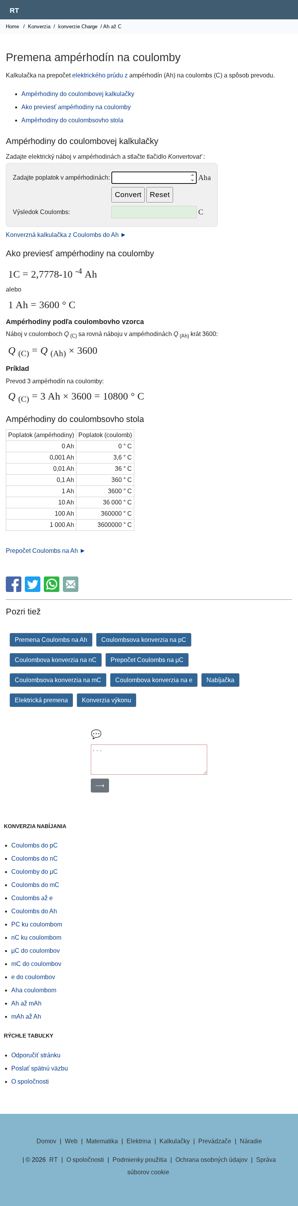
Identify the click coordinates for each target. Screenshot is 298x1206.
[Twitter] (33, 590)
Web (71, 1141)
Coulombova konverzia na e (153, 680)
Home (12, 26)
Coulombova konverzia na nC (56, 660)
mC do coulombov (36, 964)
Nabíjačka (220, 680)
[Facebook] (14, 590)
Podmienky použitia (140, 1159)
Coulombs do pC (34, 845)
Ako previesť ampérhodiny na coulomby (76, 107)
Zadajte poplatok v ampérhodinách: (61, 177)
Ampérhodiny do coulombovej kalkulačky (77, 94)
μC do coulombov (35, 950)
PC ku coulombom (36, 924)
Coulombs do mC (35, 885)
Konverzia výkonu (106, 700)
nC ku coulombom (36, 937)
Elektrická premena (41, 700)
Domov (46, 1141)
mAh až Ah (26, 1016)
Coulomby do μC (34, 871)
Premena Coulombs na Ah (51, 639)
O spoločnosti (30, 1081)
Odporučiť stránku (36, 1055)
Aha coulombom (33, 990)
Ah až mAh (26, 1003)
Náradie (251, 1141)
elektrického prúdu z (100, 75)
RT (14, 10)
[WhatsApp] (52, 590)
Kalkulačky (174, 1141)
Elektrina (138, 1141)
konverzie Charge (77, 26)
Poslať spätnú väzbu (39, 1068)
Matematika (102, 1141)
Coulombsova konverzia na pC (143, 639)
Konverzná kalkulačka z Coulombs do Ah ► (66, 235)
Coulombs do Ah (34, 911)
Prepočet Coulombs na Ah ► (46, 550)
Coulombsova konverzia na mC (58, 680)
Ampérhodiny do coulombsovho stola (72, 120)
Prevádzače (214, 1141)
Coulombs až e (32, 898)
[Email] (71, 590)
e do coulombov (33, 977)
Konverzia (39, 26)
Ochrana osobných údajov (211, 1159)
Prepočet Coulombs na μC (147, 660)
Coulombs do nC (34, 858)
